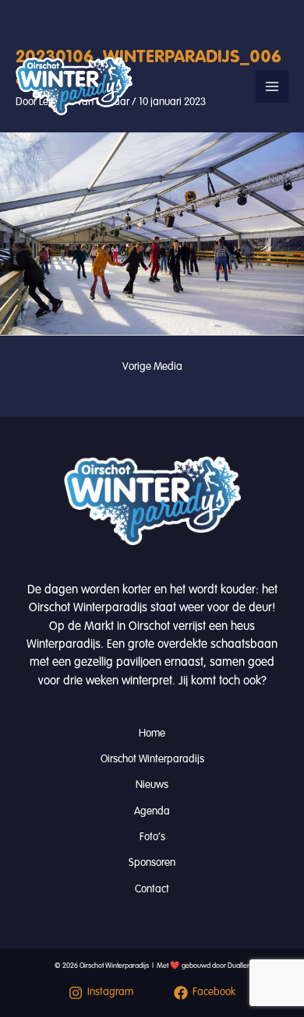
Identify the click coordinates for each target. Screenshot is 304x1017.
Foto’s (152, 836)
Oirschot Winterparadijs (152, 758)
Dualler (238, 965)
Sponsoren (152, 862)
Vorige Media (152, 366)
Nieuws (152, 784)
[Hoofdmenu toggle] (272, 86)
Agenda (152, 811)
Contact (152, 889)
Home (152, 733)
